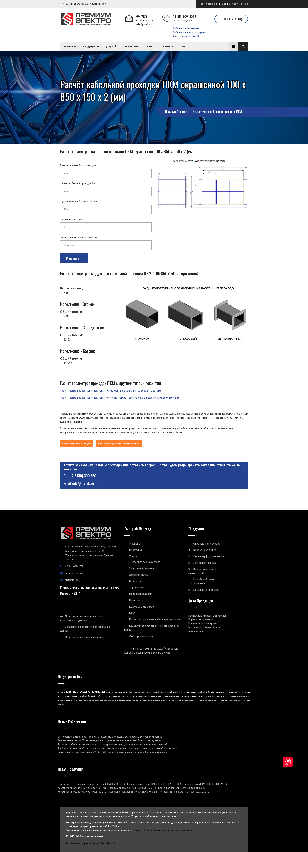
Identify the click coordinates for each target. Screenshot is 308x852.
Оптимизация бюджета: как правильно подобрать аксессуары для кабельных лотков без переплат (110, 736)
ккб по (123, 700)
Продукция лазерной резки (202, 623)
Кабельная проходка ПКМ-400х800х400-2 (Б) (132, 788)
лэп (212, 700)
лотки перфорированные (84, 700)
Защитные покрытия (141, 568)
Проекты (134, 600)
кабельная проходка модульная (141, 700)
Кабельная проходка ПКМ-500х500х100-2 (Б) (151, 784)
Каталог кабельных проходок (76, 443)
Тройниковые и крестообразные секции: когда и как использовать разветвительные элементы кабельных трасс (117, 748)
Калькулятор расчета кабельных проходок (154, 619)
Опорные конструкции (206, 543)
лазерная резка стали (244, 700)
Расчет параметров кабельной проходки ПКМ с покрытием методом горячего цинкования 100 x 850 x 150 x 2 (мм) (120, 398)
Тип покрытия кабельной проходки (78, 237)
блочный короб (165, 692)
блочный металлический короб (143, 692)
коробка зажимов (168, 696)
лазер (209, 700)
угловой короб (94, 696)
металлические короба (117, 692)
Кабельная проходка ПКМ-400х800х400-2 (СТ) (183, 788)
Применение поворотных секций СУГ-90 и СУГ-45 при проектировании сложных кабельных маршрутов (112, 752)
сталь (174, 700)
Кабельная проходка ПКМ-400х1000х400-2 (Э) (82, 791)
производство (61, 692)
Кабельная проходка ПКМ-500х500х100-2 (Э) (101, 784)
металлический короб (192, 692)
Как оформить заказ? (186, 36)
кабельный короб (194, 696)
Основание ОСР (66, 784)
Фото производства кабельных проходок (119, 443)
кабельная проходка (214, 692)
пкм (102, 696)
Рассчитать (74, 258)
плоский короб (83, 696)
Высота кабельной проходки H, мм (78, 165)
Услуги (133, 556)
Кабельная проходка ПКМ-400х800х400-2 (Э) (82, 788)
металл (222, 700)
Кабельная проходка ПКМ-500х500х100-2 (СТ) (202, 784)
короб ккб (177, 692)
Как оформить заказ (141, 606)
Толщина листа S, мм (71, 219)
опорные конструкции (112, 696)
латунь (235, 700)
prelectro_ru (71, 579)
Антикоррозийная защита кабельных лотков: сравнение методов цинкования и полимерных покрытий (112, 744)
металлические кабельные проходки (236, 692)
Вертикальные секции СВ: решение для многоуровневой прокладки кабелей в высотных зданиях (109, 740)
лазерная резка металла (109, 700)
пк (214, 700)
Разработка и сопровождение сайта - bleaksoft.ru (92, 843)
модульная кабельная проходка (131, 696)
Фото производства (141, 636)
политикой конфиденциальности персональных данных (164, 830)
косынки (153, 700)
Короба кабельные (204, 549)
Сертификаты (137, 587)
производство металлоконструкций (67, 700)
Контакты (135, 581)
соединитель (61, 704)
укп (157, 700)
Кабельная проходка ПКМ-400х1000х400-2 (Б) (133, 791)
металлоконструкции (85, 691)
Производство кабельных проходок (207, 615)
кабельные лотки (153, 696)
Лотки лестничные (204, 562)
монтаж (217, 700)
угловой (179, 700)
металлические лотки (219, 696)
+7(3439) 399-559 (83, 475)
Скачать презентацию (187, 28)
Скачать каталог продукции (190, 32)
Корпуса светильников (200, 619)
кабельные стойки (97, 700)
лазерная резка (206, 696)
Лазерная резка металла (145, 562)
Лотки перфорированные (208, 556)
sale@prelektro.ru (145, 24)
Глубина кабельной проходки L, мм (78, 201)
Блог (132, 612)
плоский (118, 700)
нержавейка (128, 700)
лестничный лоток (244, 696)
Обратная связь (138, 574)
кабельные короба (233, 696)
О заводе (134, 543)
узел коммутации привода (165, 700)
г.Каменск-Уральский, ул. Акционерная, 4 (84, 4)
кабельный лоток (181, 696)
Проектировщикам (140, 593)
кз (161, 696)
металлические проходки (67, 696)
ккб (204, 692)
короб (145, 696)
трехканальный (228, 700)
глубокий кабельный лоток (189, 700)
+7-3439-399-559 (239, 4)
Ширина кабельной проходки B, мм (78, 183)
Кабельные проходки (206, 589)
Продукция (135, 549)
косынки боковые (202, 700)
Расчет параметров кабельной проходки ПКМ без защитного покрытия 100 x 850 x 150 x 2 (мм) (110, 390)
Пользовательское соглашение (84, 637)
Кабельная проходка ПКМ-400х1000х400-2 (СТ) (186, 791)
